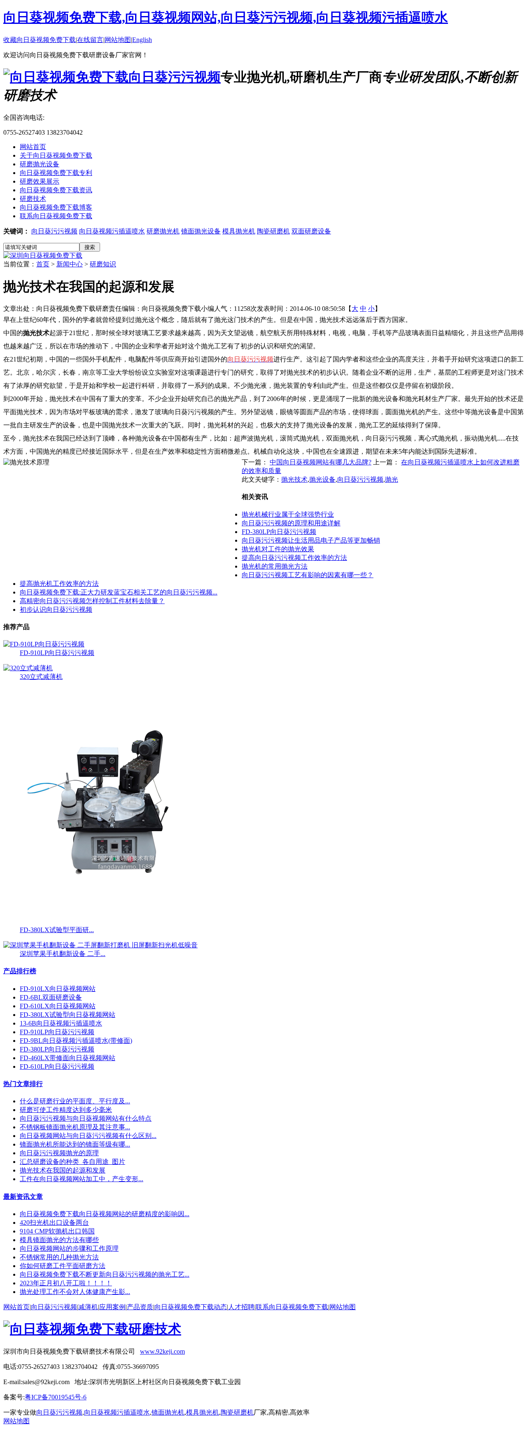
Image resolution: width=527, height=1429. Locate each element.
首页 (42, 264)
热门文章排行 (23, 1083)
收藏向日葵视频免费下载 (39, 39)
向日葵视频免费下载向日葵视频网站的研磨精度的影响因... (104, 1213)
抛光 (391, 479)
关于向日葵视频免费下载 (56, 155)
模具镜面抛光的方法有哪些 (59, 1239)
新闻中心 (69, 264)
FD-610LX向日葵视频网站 (58, 1005)
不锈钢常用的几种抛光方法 (59, 1257)
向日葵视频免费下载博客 (56, 207)
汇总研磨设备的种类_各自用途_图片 (72, 1161)
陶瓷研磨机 (273, 231)
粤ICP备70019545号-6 (55, 1397)
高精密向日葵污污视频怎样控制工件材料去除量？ (92, 600)
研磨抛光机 (163, 231)
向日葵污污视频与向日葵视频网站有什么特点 (86, 1118)
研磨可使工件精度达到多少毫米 (66, 1109)
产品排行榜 (19, 970)
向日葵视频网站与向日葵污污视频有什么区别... (88, 1135)
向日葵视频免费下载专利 (56, 172)
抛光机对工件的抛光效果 (278, 548)
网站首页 (33, 146)
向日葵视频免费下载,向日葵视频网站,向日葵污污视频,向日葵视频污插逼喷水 (225, 17)
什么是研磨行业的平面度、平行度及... (75, 1101)
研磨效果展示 (39, 181)
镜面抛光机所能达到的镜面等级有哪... (75, 1144)
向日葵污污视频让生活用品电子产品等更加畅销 (311, 540)
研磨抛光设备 (39, 164)
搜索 (89, 247)
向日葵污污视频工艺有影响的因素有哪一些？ (307, 574)
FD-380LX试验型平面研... (57, 929)
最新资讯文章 (23, 1196)
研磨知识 (103, 264)
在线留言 (90, 39)
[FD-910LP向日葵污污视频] (43, 644)
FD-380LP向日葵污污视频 (279, 531)
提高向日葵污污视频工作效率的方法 (294, 557)
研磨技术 (33, 198)
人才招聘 (241, 1306)
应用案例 (112, 1306)
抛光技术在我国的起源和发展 (62, 1170)
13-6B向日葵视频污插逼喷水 (61, 1023)
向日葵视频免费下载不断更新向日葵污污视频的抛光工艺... (104, 1274)
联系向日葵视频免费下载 (56, 215)
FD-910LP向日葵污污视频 (57, 652)
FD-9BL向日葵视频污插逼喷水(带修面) (76, 1040)
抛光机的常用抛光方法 (275, 566)
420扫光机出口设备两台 (54, 1222)
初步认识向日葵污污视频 (56, 609)
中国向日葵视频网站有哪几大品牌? (320, 462)
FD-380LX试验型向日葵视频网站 (67, 1014)
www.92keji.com (162, 1351)
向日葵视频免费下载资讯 (56, 189)
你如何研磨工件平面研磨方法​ (62, 1265)
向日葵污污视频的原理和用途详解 (291, 523)
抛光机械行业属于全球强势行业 (288, 514)
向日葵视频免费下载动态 (190, 1306)
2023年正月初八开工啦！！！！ (66, 1283)
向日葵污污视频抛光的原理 (59, 1152)
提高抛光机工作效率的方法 (59, 583)
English (142, 39)
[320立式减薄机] (28, 667)
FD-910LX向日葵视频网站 (58, 988)
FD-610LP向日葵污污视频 (57, 1066)
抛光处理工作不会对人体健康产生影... (75, 1291)
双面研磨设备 (311, 231)
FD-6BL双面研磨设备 (51, 997)
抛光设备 (322, 479)
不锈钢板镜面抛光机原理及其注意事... (75, 1127)
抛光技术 (294, 479)
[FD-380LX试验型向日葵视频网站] (115, 923)
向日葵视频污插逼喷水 (112, 231)
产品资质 (140, 1306)
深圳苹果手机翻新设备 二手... (62, 953)
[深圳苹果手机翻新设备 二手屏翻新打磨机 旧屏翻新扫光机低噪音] (100, 945)
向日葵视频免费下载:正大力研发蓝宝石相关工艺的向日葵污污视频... (118, 592)
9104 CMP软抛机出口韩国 (57, 1231)
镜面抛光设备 (201, 231)
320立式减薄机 (41, 676)
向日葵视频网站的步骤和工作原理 (69, 1248)
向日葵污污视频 (54, 231)
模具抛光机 (238, 231)
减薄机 (88, 1306)
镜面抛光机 (168, 1412)
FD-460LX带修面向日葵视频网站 (67, 1057)
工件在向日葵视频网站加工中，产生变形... (81, 1178)
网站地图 (118, 39)
